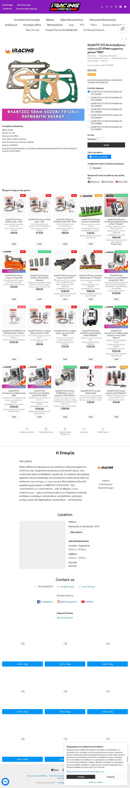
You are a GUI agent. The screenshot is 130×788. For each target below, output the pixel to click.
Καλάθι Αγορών (103, 432)
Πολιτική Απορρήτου (58, 776)
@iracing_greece (65, 617)
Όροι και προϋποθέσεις (37, 776)
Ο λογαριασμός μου (46, 432)
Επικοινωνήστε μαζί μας (26, 8)
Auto (71, 25)
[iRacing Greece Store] (65, 6)
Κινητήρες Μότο (32, 25)
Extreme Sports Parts (114, 25)
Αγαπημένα (84, 432)
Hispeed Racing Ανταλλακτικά (61, 30)
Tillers (93, 25)
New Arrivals (32, 30)
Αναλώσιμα (11, 25)
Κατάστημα (8, 5)
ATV (82, 25)
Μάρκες (50, 19)
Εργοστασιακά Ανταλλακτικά (98, 58)
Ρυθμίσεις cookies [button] (96, 782)
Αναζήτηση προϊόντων (27, 432)
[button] (99, 157)
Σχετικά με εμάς (24, 5)
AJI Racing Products (93, 30)
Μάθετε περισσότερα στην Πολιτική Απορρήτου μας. (86, 771)
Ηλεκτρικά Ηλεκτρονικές (102, 19)
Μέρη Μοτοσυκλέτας (71, 19)
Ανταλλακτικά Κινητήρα (27, 19)
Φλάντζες (104, 61)
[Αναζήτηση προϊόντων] (122, 28)
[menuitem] (122, 39)
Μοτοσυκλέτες (55, 25)
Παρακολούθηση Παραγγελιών (65, 433)
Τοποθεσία (7, 8)
